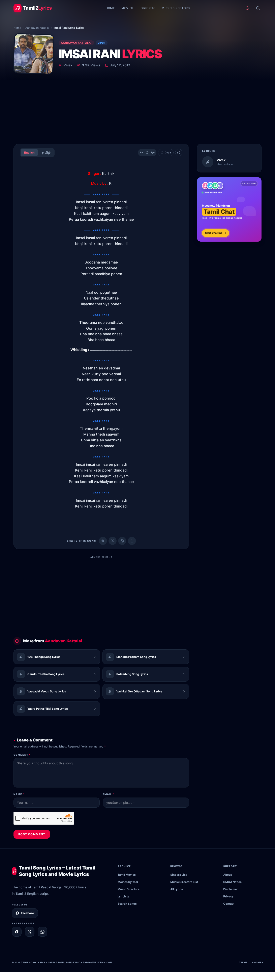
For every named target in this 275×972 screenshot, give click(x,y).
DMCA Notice (232, 882)
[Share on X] (29, 932)
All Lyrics (176, 889)
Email (108, 794)
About (227, 874)
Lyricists (147, 8)
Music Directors (176, 8)
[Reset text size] (147, 152)
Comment (22, 754)
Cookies (257, 962)
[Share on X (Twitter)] (113, 541)
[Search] (258, 8)
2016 (101, 42)
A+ (153, 152)
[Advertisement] (137, 110)
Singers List (178, 874)
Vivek (67, 65)
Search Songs (127, 903)
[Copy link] (132, 541)
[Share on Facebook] (103, 541)
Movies (127, 8)
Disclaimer (230, 889)
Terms (243, 962)
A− (141, 152)
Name (18, 794)
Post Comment (31, 834)
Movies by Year (128, 882)
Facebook (27, 913)
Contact (228, 903)
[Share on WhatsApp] (122, 541)
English (29, 152)
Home (110, 8)
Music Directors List (184, 882)
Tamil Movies (127, 874)
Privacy (228, 896)
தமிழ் (46, 152)
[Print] (178, 152)
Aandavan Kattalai (37, 27)
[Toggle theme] (247, 8)
